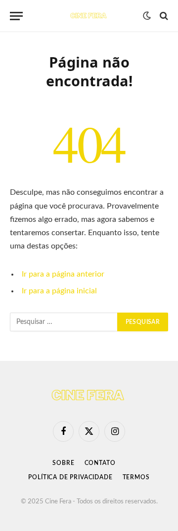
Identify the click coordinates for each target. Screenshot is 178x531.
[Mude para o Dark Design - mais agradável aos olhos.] (146, 15)
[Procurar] (163, 16)
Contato (100, 463)
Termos (136, 477)
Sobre (63, 463)
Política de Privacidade (70, 477)
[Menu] (16, 16)
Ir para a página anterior (63, 274)
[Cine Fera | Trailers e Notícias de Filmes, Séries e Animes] (89, 16)
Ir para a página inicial (59, 291)
